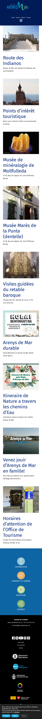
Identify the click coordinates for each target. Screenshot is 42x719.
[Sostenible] (21, 605)
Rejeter (15, 716)
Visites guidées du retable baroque (18, 289)
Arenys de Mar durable (17, 345)
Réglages (24, 716)
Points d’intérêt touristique (18, 113)
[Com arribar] (21, 562)
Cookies (21, 648)
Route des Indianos (13, 60)
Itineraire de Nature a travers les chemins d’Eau (19, 404)
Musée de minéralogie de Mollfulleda (18, 165)
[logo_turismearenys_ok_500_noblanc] (17, 3)
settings (16, 712)
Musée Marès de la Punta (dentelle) (19, 231)
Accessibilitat (21, 645)
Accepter (6, 716)
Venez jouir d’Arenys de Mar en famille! (19, 465)
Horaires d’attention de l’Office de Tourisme (17, 527)
